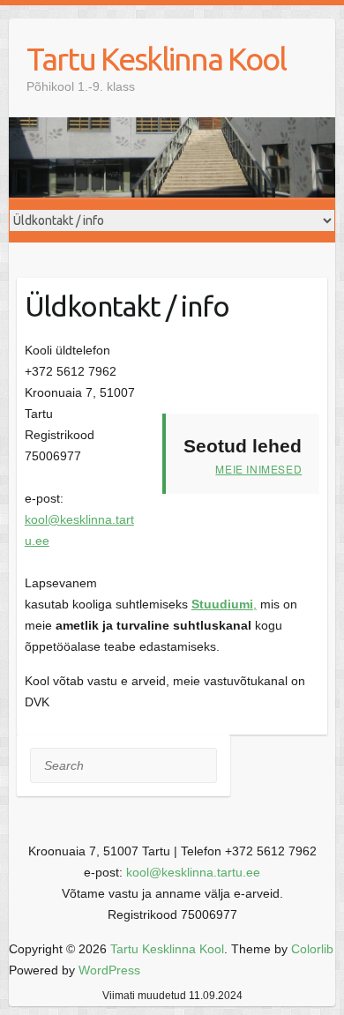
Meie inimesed (258, 468)
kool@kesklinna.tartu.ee (193, 872)
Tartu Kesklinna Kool (156, 59)
